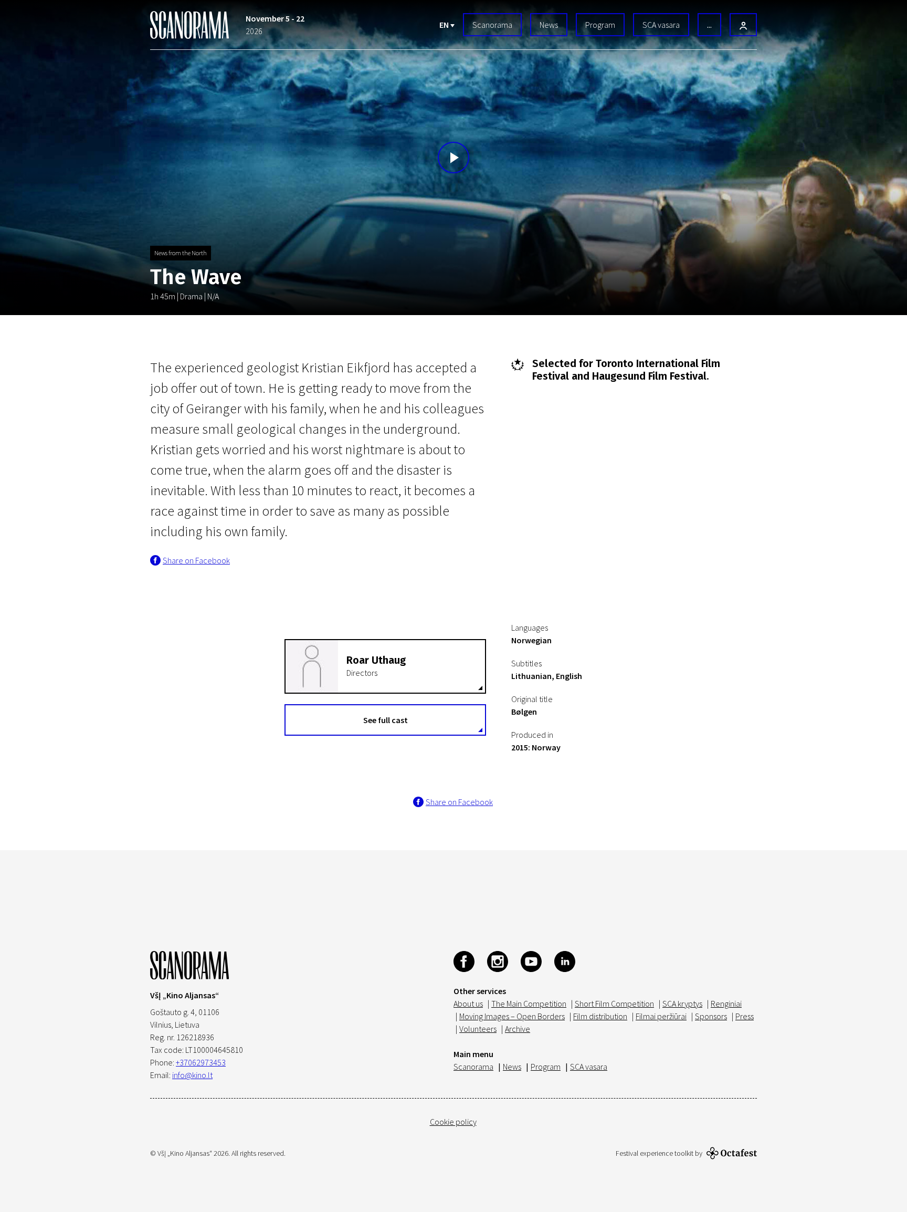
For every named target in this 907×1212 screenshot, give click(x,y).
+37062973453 (201, 1062)
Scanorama (492, 24)
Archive (517, 1028)
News (549, 24)
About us (468, 1003)
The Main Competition (528, 1003)
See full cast (385, 720)
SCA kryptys (682, 1003)
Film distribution (600, 1016)
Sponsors (711, 1016)
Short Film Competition (614, 1003)
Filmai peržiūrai (661, 1016)
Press (744, 1016)
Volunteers (478, 1028)
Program (600, 24)
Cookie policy (453, 1121)
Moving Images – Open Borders (512, 1016)
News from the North (180, 253)
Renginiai (726, 1003)
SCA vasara (661, 24)
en (444, 24)
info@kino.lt (192, 1075)
